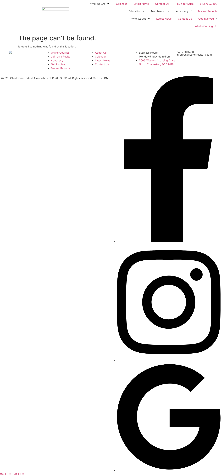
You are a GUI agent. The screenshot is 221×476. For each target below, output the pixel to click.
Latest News (141, 3)
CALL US (5, 474)
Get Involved (206, 18)
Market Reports (207, 11)
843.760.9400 (208, 3)
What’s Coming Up (206, 26)
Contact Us (162, 3)
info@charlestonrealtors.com (194, 54)
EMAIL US (18, 474)
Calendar (121, 3)
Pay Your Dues (184, 3)
